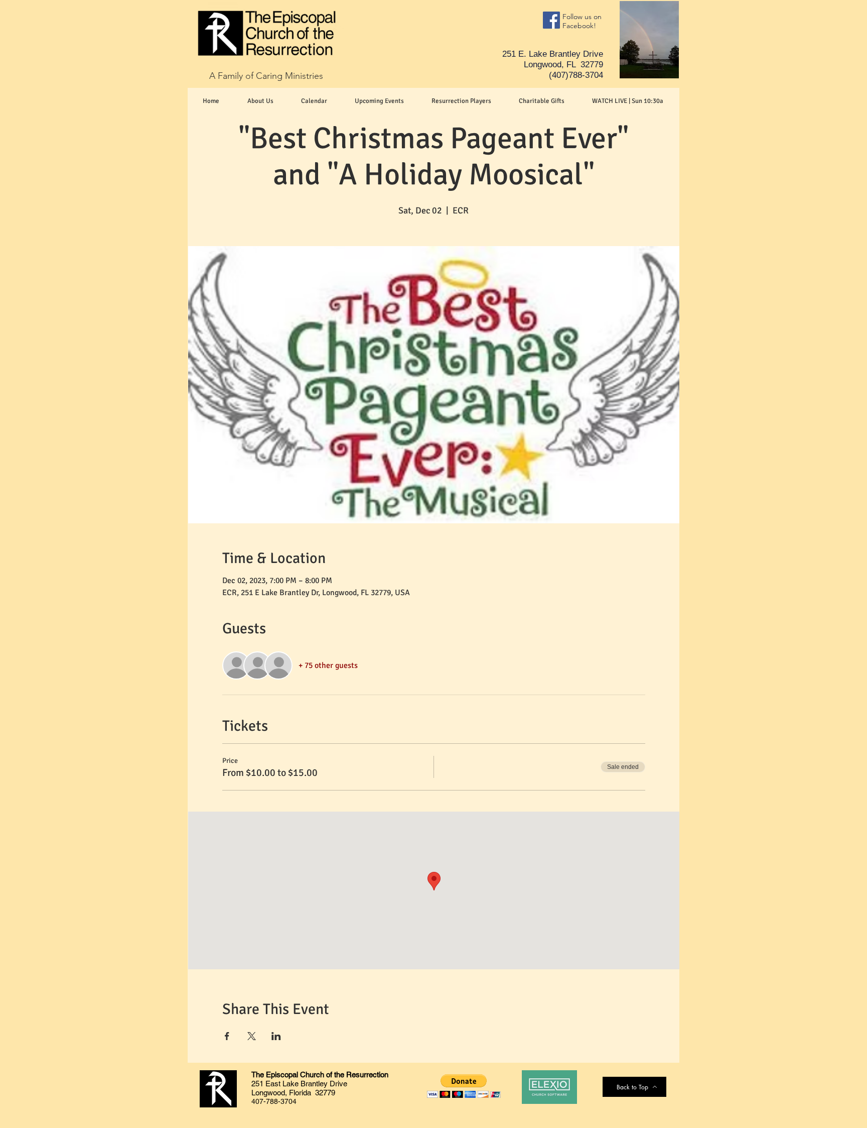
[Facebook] (551, 20)
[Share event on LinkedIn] (276, 1036)
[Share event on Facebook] (227, 1036)
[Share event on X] (251, 1036)
